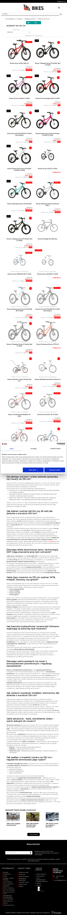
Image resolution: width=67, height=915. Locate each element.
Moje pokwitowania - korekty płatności (42, 879)
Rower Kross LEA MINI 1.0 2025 (47, 274)
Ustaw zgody (32, 470)
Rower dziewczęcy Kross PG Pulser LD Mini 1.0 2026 (19, 169)
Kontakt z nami (24, 882)
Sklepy (21, 886)
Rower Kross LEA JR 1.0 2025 (47, 168)
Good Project (25, 912)
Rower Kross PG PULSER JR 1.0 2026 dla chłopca (19, 134)
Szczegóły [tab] (34, 448)
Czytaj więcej (33, 834)
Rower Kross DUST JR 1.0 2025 (47, 414)
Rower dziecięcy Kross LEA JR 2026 (19, 204)
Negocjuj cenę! (24, 872)
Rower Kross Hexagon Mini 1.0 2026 (48, 98)
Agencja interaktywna (43, 912)
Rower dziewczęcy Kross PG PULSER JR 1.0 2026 (19, 310)
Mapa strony (23, 884)
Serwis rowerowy (8, 888)
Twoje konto (39, 869)
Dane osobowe (41, 874)
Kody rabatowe (8, 901)
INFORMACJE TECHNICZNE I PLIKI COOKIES (8, 897)
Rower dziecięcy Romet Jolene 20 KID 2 (47, 204)
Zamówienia (40, 876)
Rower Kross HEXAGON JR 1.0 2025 (19, 274)
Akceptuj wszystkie (54, 470)
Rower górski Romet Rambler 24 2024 (19, 415)
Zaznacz (18, 32)
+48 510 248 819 (60, 877)
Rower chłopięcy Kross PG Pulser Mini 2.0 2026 (19, 239)
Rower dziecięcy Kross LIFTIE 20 (48, 344)
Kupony (39, 885)
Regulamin (6, 886)
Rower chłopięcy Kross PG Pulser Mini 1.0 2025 (19, 345)
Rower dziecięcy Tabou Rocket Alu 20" (19, 380)
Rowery (51, 541)
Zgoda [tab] (11, 448)
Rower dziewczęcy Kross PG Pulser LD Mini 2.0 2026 (48, 134)
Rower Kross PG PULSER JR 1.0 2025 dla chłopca (48, 310)
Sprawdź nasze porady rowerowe (20, 810)
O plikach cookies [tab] (55, 448)
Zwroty (5, 903)
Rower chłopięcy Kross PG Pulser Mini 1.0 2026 (47, 64)
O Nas (5, 876)
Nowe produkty (24, 876)
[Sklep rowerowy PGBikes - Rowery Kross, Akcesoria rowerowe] (33, 7)
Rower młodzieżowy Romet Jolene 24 (47, 379)
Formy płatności (8, 884)
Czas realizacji (7, 882)
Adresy (39, 883)
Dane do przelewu (9, 890)
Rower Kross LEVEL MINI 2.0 (19, 63)
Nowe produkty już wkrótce (47, 239)
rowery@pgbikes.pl (60, 880)
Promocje (22, 874)
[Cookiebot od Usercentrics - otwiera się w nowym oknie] (58, 444)
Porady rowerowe (8, 905)
